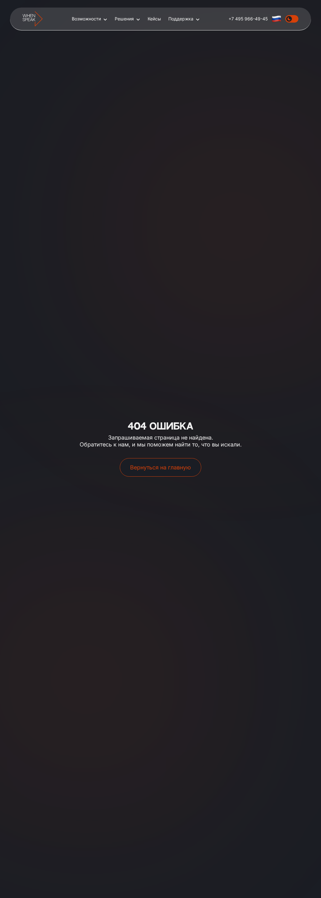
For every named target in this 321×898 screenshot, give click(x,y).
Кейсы (154, 18)
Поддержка (180, 18)
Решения (124, 18)
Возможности (86, 18)
